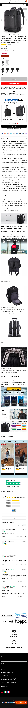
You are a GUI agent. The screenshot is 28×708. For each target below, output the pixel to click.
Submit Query (5, 669)
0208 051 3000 (5, 675)
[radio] (3, 63)
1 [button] (9, 34)
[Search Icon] (5, 1)
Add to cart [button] (14, 126)
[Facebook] (2, 689)
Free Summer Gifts (21, 702)
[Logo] (14, 1)
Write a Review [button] (15, 515)
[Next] (26, 20)
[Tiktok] (9, 689)
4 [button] (13, 34)
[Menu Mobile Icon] (1, 1)
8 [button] (18, 34)
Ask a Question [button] (15, 518)
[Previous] (1, 20)
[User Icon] (22, 1)
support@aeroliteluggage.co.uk (8, 672)
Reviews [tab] (4, 522)
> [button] (18, 600)
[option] (14, 20)
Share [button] (4, 536)
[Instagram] (4, 689)
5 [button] (14, 34)
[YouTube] (6, 689)
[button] (23, 536)
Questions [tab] (12, 522)
